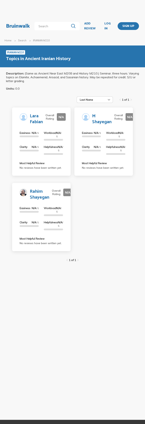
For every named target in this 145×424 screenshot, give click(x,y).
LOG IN (107, 26)
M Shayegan (102, 119)
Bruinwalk (18, 26)
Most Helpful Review (32, 163)
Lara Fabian (36, 119)
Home (8, 40)
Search (22, 40)
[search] (53, 26)
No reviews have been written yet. (41, 167)
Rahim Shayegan (39, 194)
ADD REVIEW (90, 26)
